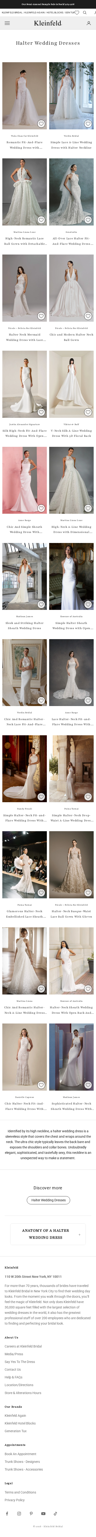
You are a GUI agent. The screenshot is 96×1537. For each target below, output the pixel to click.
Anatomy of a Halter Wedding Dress (45, 1234)
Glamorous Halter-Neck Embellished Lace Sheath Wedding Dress (24, 914)
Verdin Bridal (71, 136)
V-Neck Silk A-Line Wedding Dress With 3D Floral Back (71, 433)
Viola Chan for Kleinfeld (24, 136)
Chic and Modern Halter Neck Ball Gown (71, 337)
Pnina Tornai (71, 808)
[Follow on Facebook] (7, 1513)
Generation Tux (16, 1431)
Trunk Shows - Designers (22, 1462)
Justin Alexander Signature (24, 424)
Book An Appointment (20, 1454)
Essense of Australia (71, 616)
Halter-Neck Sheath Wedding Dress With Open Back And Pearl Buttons (71, 1010)
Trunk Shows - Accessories (24, 1469)
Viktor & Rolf (71, 424)
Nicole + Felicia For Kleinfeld (24, 328)
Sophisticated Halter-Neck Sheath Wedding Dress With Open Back (71, 1106)
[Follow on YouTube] (43, 1513)
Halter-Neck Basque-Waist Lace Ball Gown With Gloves (71, 913)
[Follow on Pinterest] (31, 1513)
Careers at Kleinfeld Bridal (23, 1346)
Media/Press (14, 1354)
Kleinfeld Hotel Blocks (20, 1423)
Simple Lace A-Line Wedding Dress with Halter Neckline (71, 144)
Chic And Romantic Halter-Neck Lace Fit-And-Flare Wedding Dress (24, 722)
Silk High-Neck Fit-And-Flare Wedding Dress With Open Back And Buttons (25, 434)
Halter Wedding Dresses (48, 1200)
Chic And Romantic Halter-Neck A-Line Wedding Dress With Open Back (24, 1010)
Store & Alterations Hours (23, 1393)
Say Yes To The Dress (20, 1362)
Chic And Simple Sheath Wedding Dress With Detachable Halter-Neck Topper (25, 530)
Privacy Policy (15, 1500)
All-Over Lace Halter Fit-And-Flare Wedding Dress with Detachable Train (71, 241)
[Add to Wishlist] (41, 123)
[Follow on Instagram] (19, 1513)
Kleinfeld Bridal (12, 12)
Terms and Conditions (20, 1492)
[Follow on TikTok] (55, 1513)
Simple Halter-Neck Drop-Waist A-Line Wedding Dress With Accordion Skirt (71, 818)
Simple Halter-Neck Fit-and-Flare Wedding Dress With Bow (24, 818)
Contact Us (13, 1369)
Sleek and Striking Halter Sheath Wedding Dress (25, 625)
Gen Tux (70, 12)
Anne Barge (24, 520)
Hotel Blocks (55, 12)
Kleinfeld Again (34, 12)
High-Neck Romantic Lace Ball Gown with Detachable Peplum (24, 241)
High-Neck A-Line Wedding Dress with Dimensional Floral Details (71, 530)
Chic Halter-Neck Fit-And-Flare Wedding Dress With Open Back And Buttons (25, 1106)
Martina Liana (25, 1001)
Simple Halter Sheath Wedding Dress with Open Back (71, 626)
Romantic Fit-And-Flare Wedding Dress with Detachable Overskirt (25, 145)
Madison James (24, 616)
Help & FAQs (13, 1377)
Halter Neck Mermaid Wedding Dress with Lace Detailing (24, 337)
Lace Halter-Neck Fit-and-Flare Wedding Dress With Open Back (71, 722)
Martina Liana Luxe (25, 232)
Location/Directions (19, 1385)
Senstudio (71, 232)
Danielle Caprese (24, 1097)
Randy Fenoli (24, 808)
